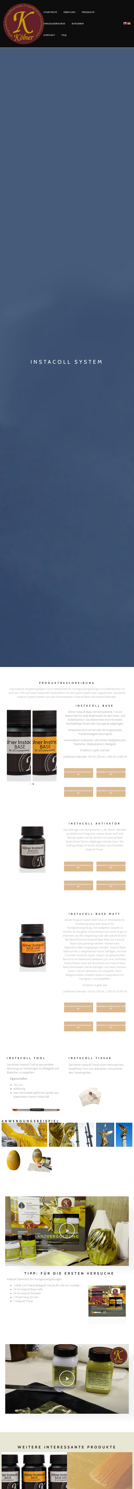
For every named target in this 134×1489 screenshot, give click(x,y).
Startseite (50, 12)
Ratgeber (78, 23)
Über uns (69, 12)
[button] (10, 743)
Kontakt (49, 35)
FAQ (64, 35)
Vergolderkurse (54, 23)
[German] (129, 23)
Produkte (88, 12)
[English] (125, 23)
